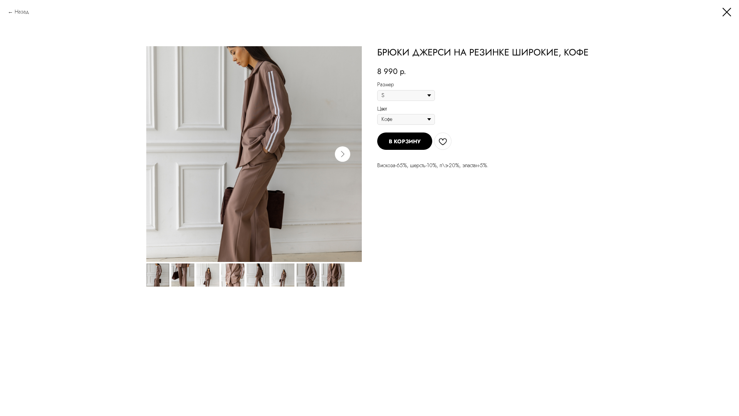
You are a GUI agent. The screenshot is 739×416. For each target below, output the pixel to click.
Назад (22, 11)
